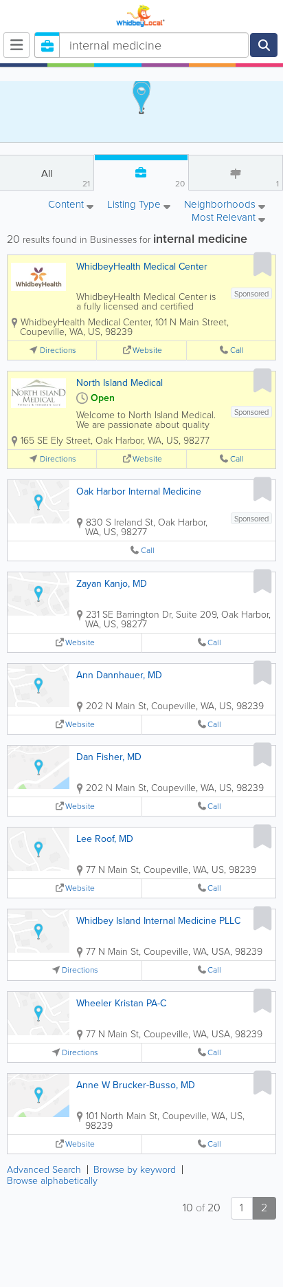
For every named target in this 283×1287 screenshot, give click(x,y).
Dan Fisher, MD (109, 757)
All (65, 178)
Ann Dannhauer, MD (119, 675)
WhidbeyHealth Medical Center (141, 266)
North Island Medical (119, 383)
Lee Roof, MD (104, 839)
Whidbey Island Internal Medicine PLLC (158, 920)
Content (67, 205)
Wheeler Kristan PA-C (121, 1003)
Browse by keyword (134, 1169)
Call (237, 350)
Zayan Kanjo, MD (111, 583)
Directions (58, 350)
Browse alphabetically (52, 1180)
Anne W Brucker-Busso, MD (135, 1085)
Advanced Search (44, 1169)
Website (147, 350)
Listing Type (135, 205)
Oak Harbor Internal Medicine (138, 491)
